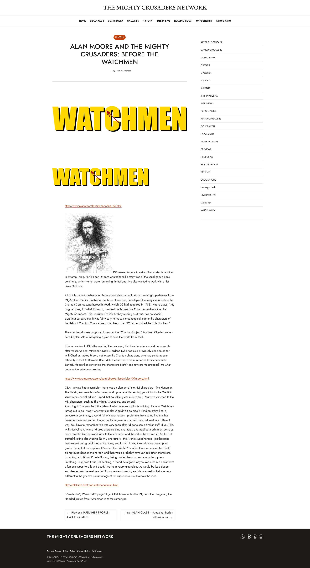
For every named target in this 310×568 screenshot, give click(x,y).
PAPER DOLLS (208, 133)
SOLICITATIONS (208, 179)
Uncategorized (208, 187)
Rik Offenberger (123, 70)
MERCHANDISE (208, 111)
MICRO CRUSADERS (211, 118)
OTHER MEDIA (208, 126)
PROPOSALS (207, 156)
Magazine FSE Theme (56, 561)
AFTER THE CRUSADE (211, 42)
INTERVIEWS (207, 103)
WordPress (81, 561)
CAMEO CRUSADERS (211, 49)
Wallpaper (206, 202)
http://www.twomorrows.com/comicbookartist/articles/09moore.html (107, 378)
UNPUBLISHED (208, 195)
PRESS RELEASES (209, 141)
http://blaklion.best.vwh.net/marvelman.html (91, 485)
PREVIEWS (206, 149)
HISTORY (119, 37)
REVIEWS (205, 172)
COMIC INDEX (208, 57)
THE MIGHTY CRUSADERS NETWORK (155, 7)
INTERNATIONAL (209, 95)
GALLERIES (206, 72)
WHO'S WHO (208, 210)
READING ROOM (209, 164)
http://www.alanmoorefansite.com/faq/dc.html (93, 206)
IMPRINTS (205, 88)
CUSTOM (205, 65)
